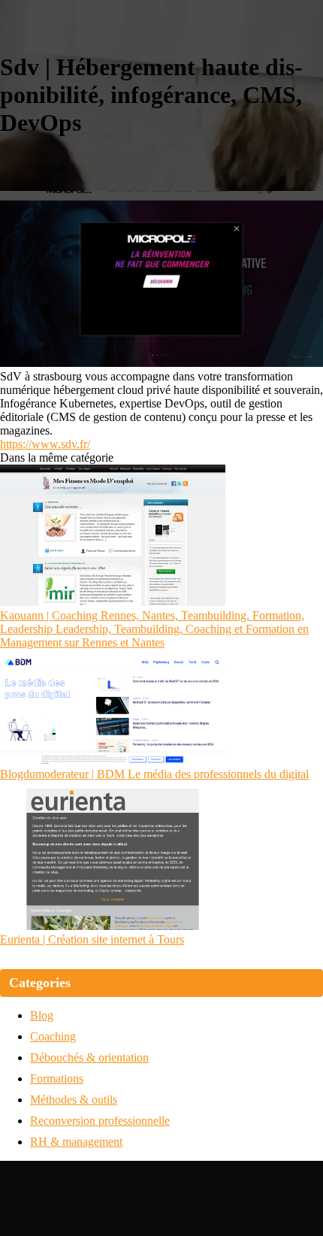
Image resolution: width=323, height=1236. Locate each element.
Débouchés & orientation (89, 1057)
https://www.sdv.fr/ (45, 444)
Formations (56, 1078)
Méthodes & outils (73, 1099)
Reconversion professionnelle (100, 1120)
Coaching (53, 1036)
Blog (41, 1015)
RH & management (76, 1141)
